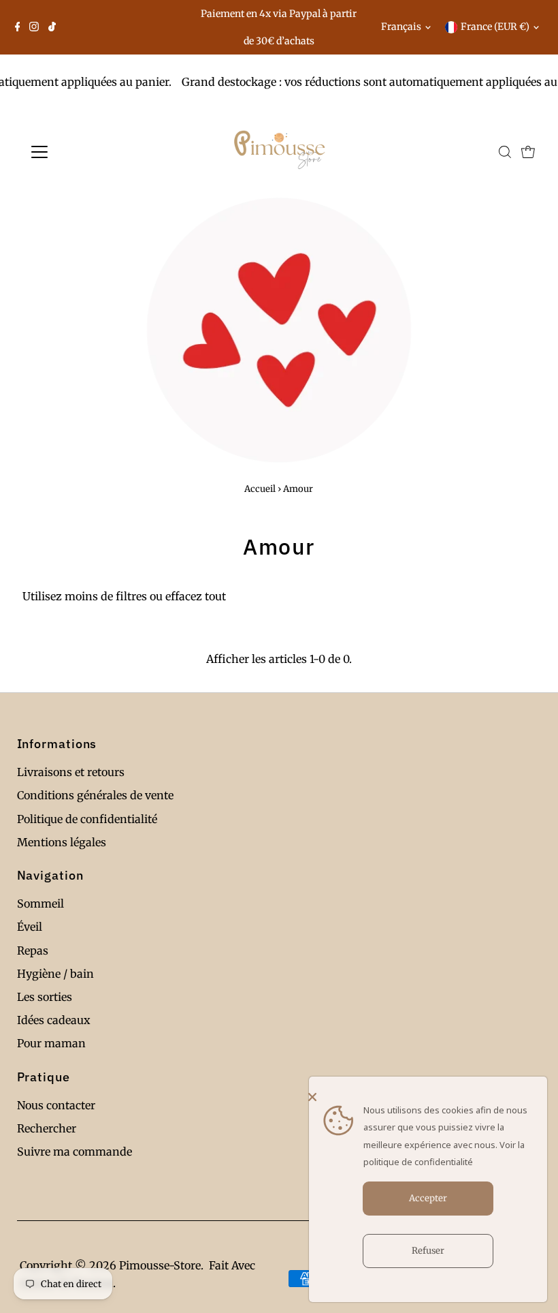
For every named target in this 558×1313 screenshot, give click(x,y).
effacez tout (195, 596)
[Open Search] (505, 152)
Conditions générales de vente (95, 795)
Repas (32, 950)
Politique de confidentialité (87, 819)
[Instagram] (34, 27)
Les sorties (44, 997)
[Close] (425, 1097)
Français (401, 26)
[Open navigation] (83, 152)
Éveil (29, 926)
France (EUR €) (495, 26)
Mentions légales (61, 842)
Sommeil (40, 903)
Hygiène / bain (55, 973)
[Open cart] (528, 152)
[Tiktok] (52, 27)
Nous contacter (56, 1105)
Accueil (260, 489)
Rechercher (46, 1128)
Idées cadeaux (54, 1020)
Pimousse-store (160, 1265)
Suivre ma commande (74, 1151)
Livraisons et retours (71, 772)
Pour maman (51, 1043)
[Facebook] (18, 27)
